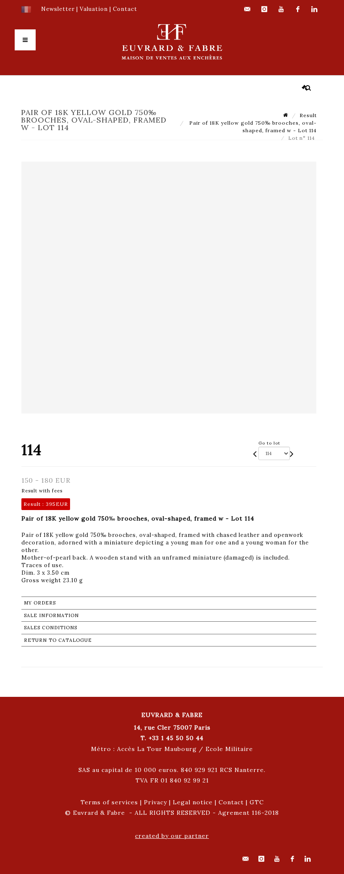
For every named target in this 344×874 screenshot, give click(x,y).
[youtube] (281, 9)
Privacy (155, 802)
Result (308, 115)
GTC (257, 802)
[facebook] (297, 9)
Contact (231, 802)
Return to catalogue (58, 640)
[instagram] (264, 9)
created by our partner (172, 836)
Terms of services (109, 802)
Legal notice (193, 802)
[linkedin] (314, 9)
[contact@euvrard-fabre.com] (247, 9)
